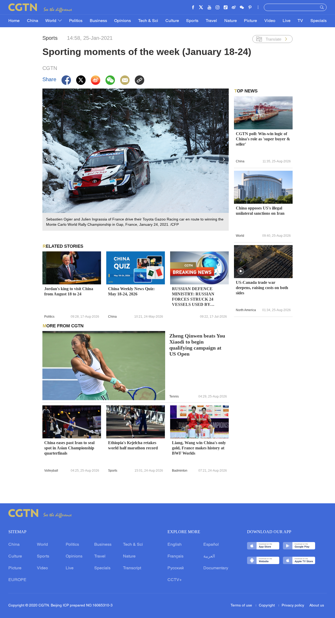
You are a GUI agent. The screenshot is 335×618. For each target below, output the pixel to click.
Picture (250, 21)
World (51, 21)
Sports (192, 21)
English (175, 545)
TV (300, 21)
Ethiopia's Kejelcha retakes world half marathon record (133, 445)
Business (98, 21)
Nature (230, 21)
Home (14, 21)
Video (269, 21)
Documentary (215, 568)
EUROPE (17, 580)
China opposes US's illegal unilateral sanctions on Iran (260, 211)
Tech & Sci (148, 21)
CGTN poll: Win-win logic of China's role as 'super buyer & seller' (263, 138)
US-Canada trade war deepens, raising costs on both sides (262, 287)
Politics (75, 21)
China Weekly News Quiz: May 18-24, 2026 (131, 291)
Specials (318, 21)
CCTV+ (175, 580)
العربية (209, 556)
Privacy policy (293, 605)
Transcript (132, 568)
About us (316, 605)
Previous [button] (47, 159)
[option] (135, 160)
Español (211, 545)
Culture (172, 21)
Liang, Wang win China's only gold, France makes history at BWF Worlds (199, 447)
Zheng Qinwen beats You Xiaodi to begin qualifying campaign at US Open (197, 345)
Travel (211, 21)
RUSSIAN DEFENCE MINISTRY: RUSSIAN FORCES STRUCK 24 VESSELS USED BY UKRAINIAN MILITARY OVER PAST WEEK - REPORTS (196, 296)
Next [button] (224, 159)
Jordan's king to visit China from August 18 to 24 (68, 291)
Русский (176, 568)
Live (287, 21)
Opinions (122, 21)
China (32, 21)
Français (175, 556)
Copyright (267, 605)
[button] (240, 271)
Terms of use (242, 605)
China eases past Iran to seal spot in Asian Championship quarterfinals (69, 447)
